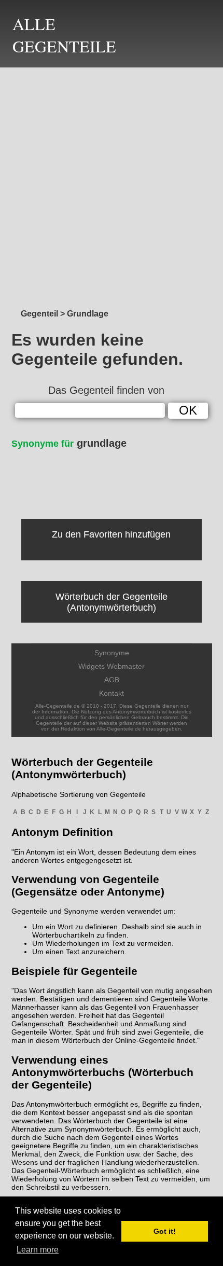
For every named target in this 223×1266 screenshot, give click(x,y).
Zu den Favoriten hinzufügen (111, 534)
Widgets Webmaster (111, 666)
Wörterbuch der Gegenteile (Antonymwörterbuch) (111, 602)
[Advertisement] (111, 185)
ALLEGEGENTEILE (64, 34)
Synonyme (111, 653)
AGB (111, 680)
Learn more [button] (38, 1249)
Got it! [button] (165, 1231)
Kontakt (111, 693)
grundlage (69, 443)
